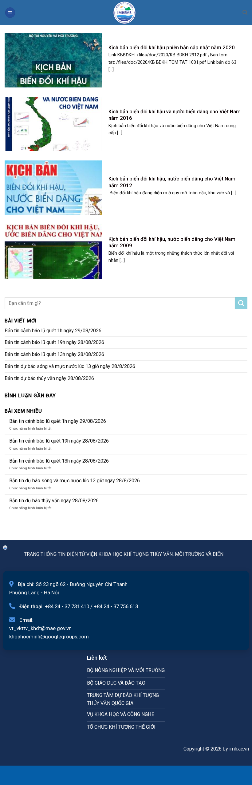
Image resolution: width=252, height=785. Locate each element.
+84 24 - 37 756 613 (116, 606)
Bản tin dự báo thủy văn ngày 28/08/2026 (49, 378)
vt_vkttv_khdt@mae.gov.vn (40, 628)
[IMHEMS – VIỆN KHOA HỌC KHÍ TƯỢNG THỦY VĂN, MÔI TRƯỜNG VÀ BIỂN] (124, 12)
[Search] (244, 12)
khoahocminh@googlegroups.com (49, 636)
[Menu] (10, 12)
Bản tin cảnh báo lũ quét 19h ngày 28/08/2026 (54, 342)
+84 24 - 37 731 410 (67, 606)
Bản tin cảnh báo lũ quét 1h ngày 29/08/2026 (53, 331)
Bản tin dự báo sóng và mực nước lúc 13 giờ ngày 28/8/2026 (70, 366)
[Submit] (241, 303)
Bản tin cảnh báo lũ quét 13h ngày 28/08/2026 (54, 354)
